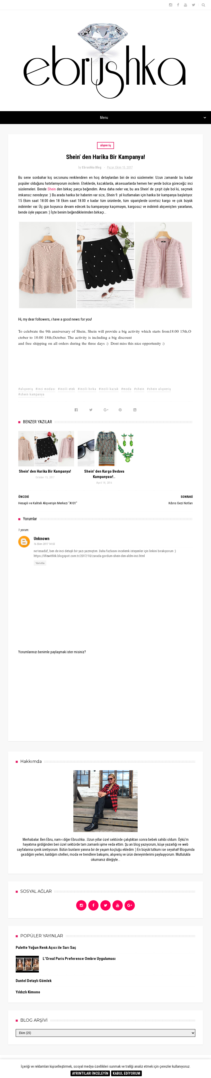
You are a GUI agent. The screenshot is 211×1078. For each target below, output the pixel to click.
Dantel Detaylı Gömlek (33, 980)
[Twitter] (105, 905)
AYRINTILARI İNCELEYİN (90, 1073)
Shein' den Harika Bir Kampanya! (45, 471)
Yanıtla (40, 563)
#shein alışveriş (159, 389)
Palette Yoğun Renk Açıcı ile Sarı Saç (46, 947)
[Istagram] (81, 905)
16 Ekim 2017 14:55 (44, 544)
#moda (126, 389)
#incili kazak (109, 389)
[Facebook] (93, 905)
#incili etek (66, 389)
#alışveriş (25, 389)
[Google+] (129, 905)
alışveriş (105, 145)
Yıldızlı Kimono (28, 992)
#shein (139, 389)
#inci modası (45, 389)
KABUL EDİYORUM (126, 1073)
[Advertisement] (105, 694)
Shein (52, 189)
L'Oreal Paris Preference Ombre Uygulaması (79, 958)
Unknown (41, 538)
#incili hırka (87, 389)
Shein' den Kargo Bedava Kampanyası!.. (104, 474)
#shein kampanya (31, 394)
